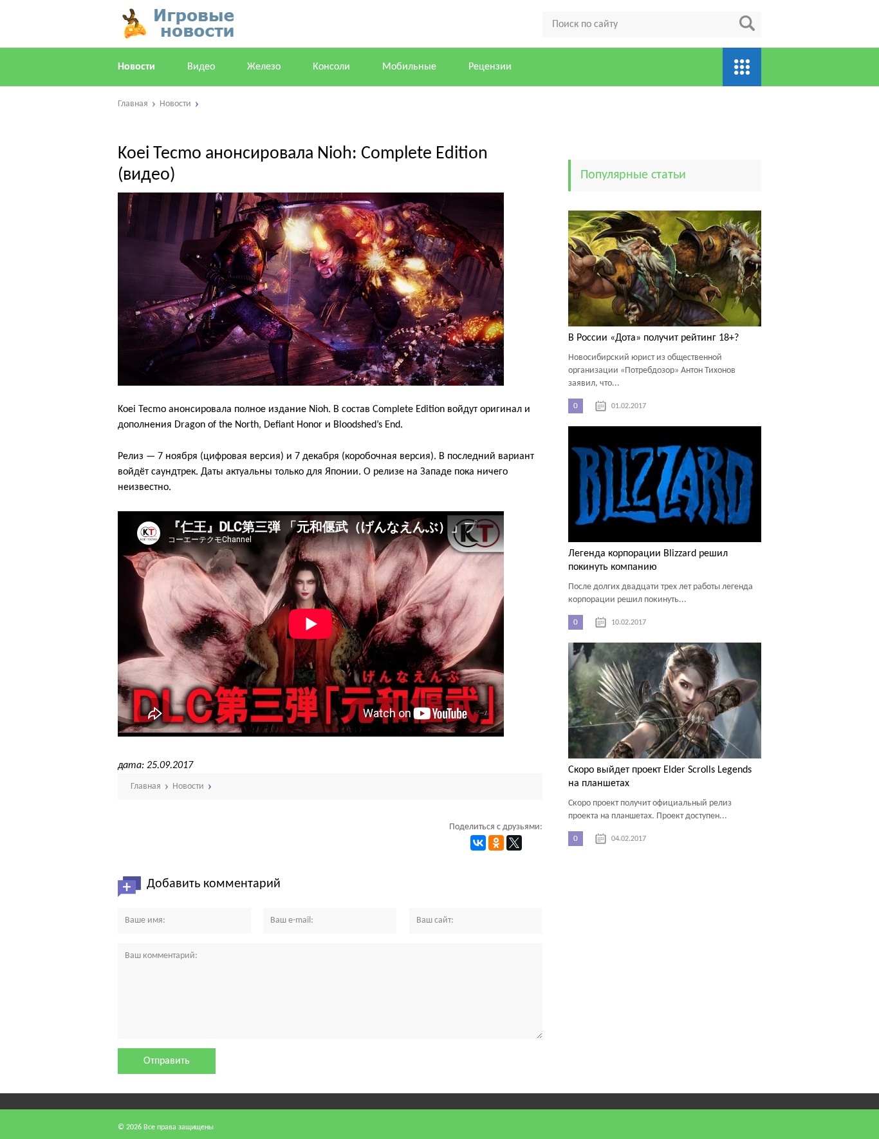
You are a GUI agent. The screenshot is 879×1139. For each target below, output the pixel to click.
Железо (264, 67)
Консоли (331, 67)
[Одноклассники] (496, 843)
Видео (201, 67)
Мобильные (409, 67)
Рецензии (490, 67)
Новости (136, 67)
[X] (514, 843)
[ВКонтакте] (478, 843)
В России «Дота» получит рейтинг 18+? (653, 338)
